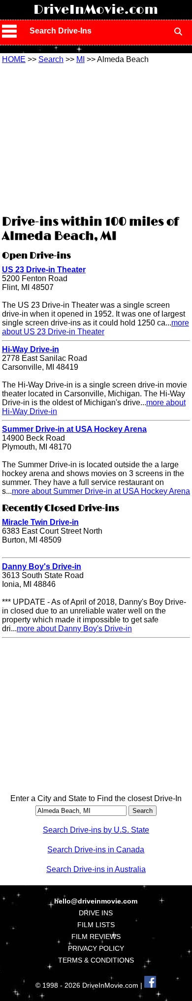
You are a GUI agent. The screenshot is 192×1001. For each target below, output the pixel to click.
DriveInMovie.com (95, 10)
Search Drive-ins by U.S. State (96, 830)
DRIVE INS (96, 913)
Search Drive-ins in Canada (95, 849)
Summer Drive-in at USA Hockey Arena (74, 429)
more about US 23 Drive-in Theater (95, 327)
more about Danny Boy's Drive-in (74, 628)
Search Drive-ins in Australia (96, 869)
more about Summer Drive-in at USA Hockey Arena (101, 491)
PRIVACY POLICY (96, 948)
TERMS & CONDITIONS (96, 960)
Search (51, 59)
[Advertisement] (96, 138)
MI (80, 59)
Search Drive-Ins (61, 31)
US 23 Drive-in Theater (44, 269)
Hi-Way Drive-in (30, 349)
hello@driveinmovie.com (95, 901)
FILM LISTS (96, 925)
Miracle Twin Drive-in (40, 522)
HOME (14, 59)
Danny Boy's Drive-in (41, 566)
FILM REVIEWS (96, 936)
